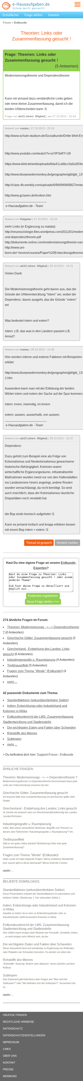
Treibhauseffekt (17, 665)
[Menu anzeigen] (73, 4)
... (8, 870)
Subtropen (14, 738)
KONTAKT (9, 1062)
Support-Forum (47, 754)
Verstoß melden (67, 542)
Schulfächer (10, 15)
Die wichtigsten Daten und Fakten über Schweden (41, 727)
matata (24, 128)
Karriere (53, 15)
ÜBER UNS (10, 1055)
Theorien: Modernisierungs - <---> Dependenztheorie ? (40, 777)
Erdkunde (66, 754)
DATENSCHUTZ (13, 1028)
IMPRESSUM (11, 1042)
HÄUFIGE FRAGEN (15, 1014)
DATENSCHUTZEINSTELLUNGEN (24, 1035)
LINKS (7, 1048)
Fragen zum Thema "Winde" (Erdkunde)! (35, 671)
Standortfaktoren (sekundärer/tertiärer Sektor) (38, 700)
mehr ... (12, 682)
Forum (7, 22)
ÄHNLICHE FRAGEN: (18, 769)
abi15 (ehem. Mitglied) (32, 116)
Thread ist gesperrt (39, 542)
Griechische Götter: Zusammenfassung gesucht (39, 638)
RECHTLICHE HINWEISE (18, 1021)
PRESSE (8, 1069)
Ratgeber (25, 219)
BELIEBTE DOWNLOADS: (21, 881)
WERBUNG (10, 1076)
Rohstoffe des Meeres (22, 733)
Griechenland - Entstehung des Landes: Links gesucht (40, 808)
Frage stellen (33, 15)
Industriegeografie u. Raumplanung (31, 659)
